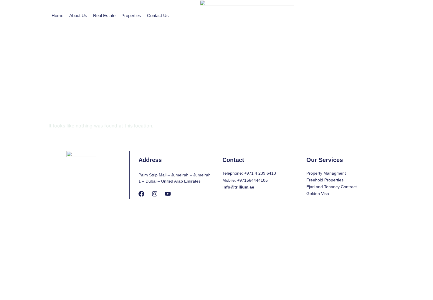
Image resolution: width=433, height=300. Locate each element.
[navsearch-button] (327, 47)
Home (57, 15)
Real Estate (104, 15)
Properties (131, 15)
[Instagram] (155, 194)
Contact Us (158, 15)
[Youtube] (168, 194)
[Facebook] (141, 194)
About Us (78, 15)
